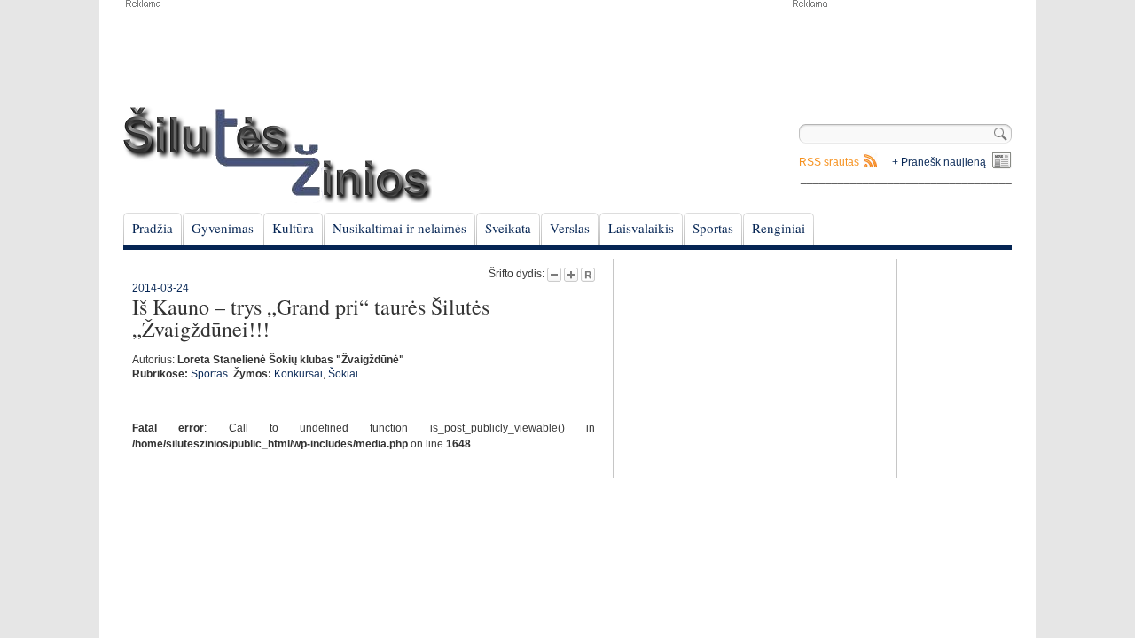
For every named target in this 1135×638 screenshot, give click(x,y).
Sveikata (508, 228)
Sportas (713, 228)
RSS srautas (829, 162)
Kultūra (293, 228)
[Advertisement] (901, 53)
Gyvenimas (223, 228)
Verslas (570, 228)
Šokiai (343, 374)
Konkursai (298, 374)
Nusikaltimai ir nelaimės (399, 228)
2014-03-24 (160, 288)
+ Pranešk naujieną (939, 162)
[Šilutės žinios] (277, 154)
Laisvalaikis (641, 228)
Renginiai (778, 228)
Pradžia (152, 228)
